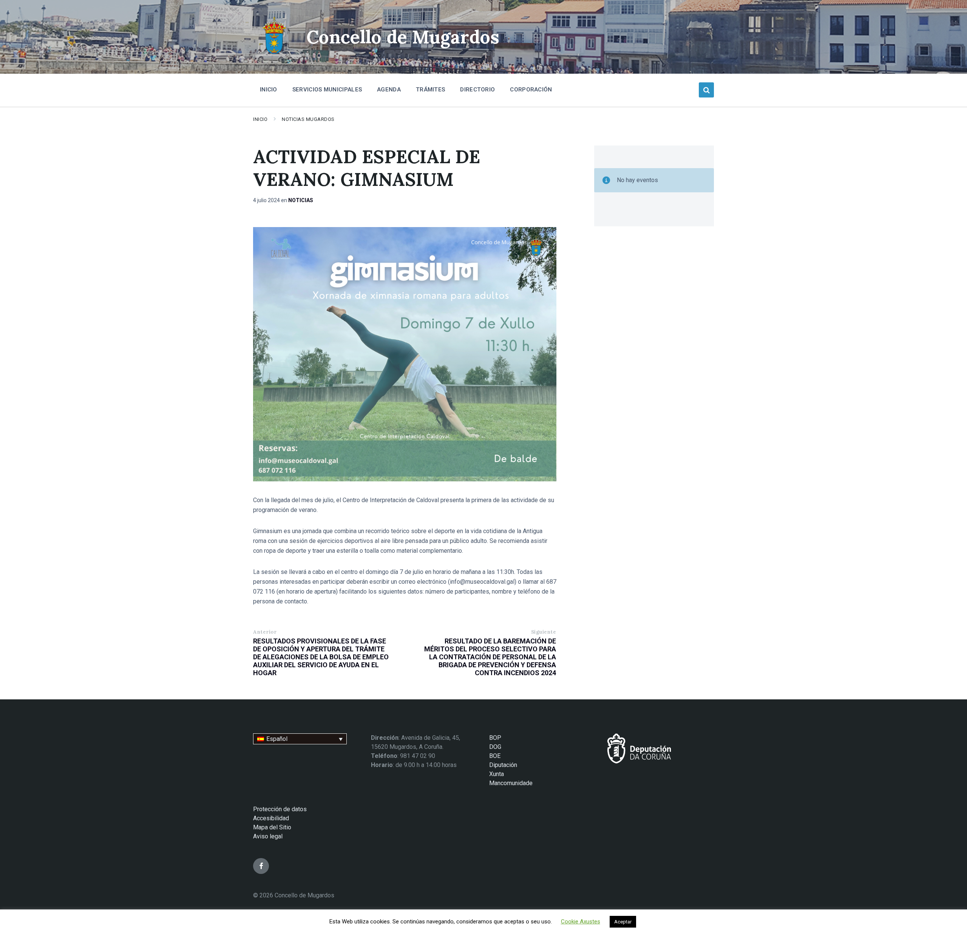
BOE (494, 755)
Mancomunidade (511, 783)
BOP (495, 737)
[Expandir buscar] (706, 89)
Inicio (260, 119)
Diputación (503, 765)
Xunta (496, 774)
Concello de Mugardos (402, 36)
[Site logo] (274, 55)
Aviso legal (268, 836)
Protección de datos (280, 809)
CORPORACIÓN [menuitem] (531, 89)
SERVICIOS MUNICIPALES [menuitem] (327, 89)
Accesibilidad (271, 818)
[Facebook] (261, 866)
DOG (495, 746)
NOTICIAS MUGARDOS (308, 119)
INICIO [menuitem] (268, 89)
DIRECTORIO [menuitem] (477, 89)
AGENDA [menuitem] (389, 89)
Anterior (265, 632)
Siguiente (543, 632)
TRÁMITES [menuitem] (430, 89)
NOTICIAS (300, 200)
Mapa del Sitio (272, 827)
